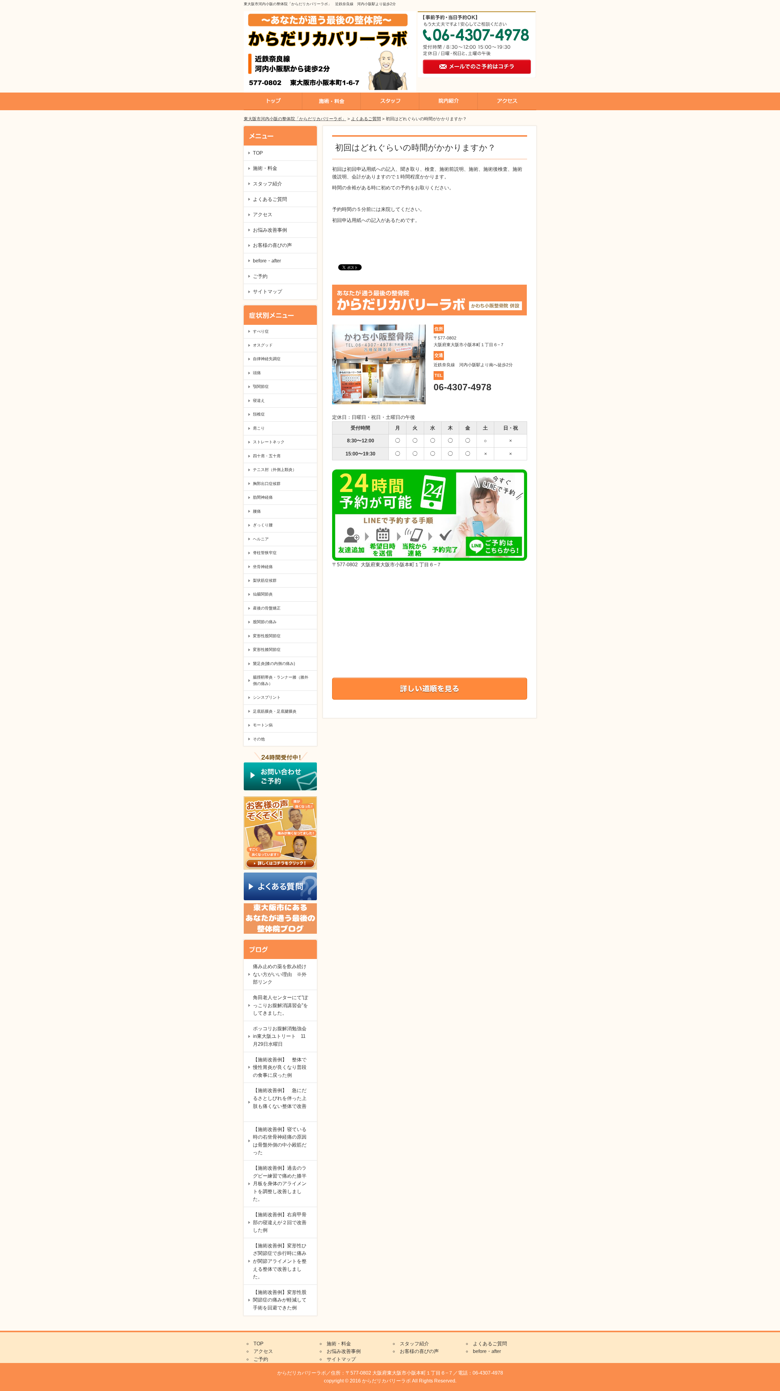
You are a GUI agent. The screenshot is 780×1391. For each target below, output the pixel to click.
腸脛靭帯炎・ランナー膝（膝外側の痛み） (280, 680)
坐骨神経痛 (263, 566)
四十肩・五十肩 (267, 456)
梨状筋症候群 (265, 580)
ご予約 (260, 276)
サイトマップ (267, 291)
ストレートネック (269, 442)
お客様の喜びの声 (272, 245)
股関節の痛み (265, 622)
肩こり (259, 428)
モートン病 (263, 725)
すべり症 (261, 331)
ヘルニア (261, 539)
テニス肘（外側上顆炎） (274, 469)
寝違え (259, 400)
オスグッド (263, 345)
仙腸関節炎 (263, 594)
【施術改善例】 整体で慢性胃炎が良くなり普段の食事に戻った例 (280, 1067)
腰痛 (257, 511)
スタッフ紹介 (267, 183)
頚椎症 (259, 414)
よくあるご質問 (366, 118)
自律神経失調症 (267, 359)
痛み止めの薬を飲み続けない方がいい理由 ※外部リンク (280, 974)
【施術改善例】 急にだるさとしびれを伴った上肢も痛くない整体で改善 (280, 1102)
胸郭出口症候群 (267, 483)
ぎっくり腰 (263, 525)
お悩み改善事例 (270, 230)
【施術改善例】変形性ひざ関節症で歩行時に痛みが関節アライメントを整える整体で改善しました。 (280, 1261)
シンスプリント (267, 697)
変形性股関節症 (267, 636)
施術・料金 (265, 168)
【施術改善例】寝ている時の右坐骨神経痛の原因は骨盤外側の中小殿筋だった (280, 1141)
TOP (258, 153)
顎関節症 (261, 386)
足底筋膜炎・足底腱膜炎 (274, 711)
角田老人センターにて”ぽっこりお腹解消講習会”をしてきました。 (280, 1005)
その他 (259, 739)
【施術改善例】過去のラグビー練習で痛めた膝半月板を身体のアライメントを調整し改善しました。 (280, 1183)
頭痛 (257, 373)
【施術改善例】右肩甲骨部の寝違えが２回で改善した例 (280, 1222)
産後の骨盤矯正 (267, 608)
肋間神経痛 (263, 497)
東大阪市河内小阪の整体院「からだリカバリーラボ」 (295, 118)
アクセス (262, 214)
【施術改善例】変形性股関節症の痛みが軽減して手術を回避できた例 (280, 1300)
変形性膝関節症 (267, 649)
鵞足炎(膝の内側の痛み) (274, 663)
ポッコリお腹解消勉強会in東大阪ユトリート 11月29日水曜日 (280, 1036)
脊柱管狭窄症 (265, 552)
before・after (267, 260)
